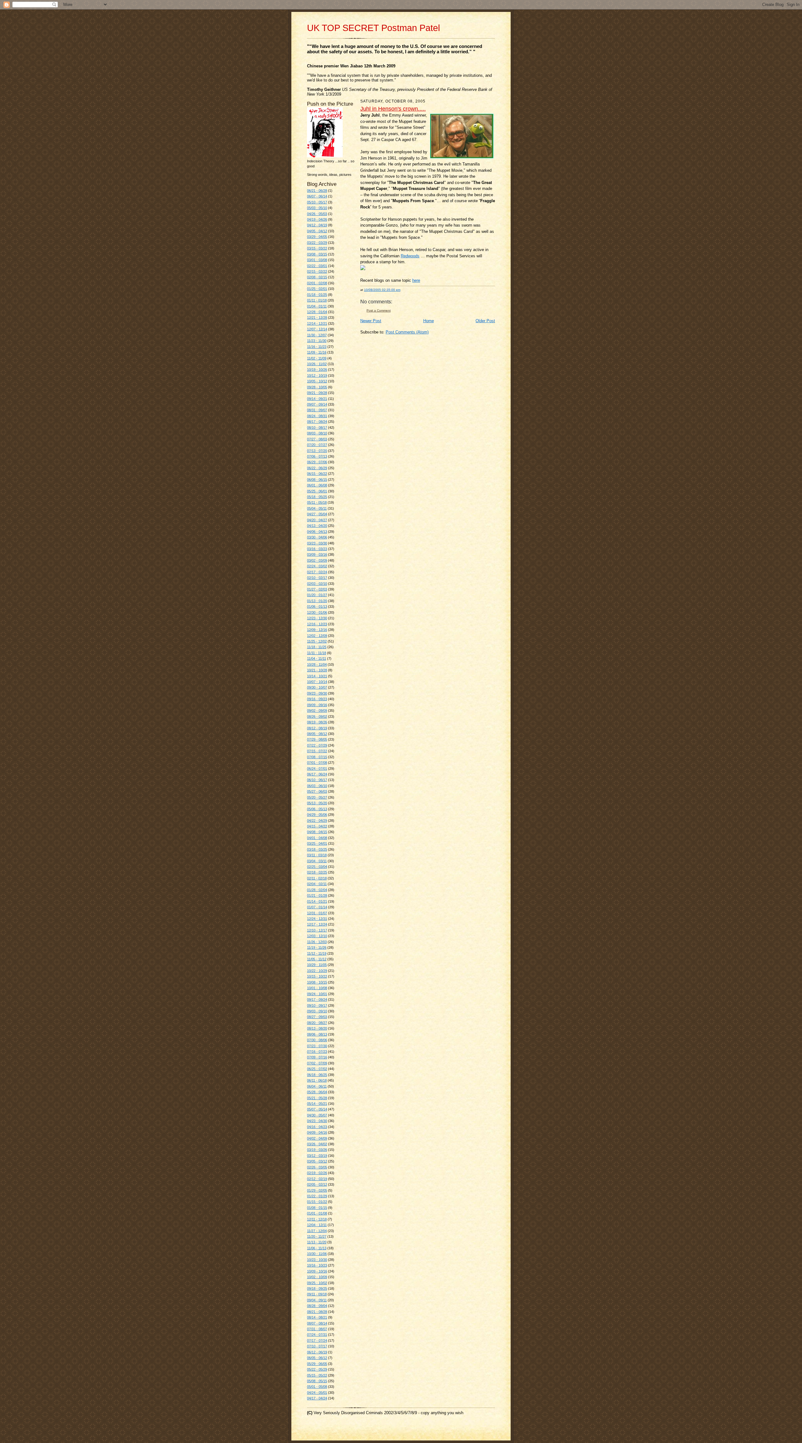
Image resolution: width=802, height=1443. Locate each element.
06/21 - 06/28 (317, 190)
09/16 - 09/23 (317, 699)
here (416, 280)
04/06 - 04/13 (317, 531)
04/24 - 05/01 (317, 1392)
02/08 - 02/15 (317, 277)
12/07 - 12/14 (317, 329)
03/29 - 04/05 (317, 237)
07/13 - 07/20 (317, 451)
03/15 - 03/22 (317, 248)
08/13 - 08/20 (317, 1028)
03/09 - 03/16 (317, 554)
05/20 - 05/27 (317, 797)
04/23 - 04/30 (317, 1121)
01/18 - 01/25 (317, 294)
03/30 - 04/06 (317, 537)
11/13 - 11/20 (316, 1242)
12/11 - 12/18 (317, 1219)
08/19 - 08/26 (317, 722)
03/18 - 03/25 (317, 849)
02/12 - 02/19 (317, 1179)
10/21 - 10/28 (317, 670)
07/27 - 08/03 (317, 439)
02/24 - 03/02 (317, 566)
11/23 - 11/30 (316, 341)
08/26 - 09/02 (317, 716)
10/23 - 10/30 (317, 1260)
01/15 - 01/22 (317, 1202)
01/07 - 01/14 (317, 907)
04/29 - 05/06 (317, 814)
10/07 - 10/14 (317, 682)
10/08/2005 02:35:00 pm (382, 289)
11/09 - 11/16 (316, 352)
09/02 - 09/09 (317, 710)
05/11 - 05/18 (317, 502)
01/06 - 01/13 (317, 606)
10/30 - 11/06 (317, 1254)
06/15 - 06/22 (317, 473)
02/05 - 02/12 (317, 1184)
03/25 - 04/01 (317, 843)
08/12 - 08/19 (317, 728)
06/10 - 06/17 (317, 780)
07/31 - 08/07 (317, 1329)
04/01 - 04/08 (317, 838)
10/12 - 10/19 (317, 375)
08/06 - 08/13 (317, 1034)
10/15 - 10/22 (317, 976)
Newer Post (370, 320)
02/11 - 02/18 (317, 878)
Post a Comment (379, 310)
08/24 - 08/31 (317, 416)
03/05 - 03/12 (317, 1161)
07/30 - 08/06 (317, 1040)
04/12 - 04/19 (317, 225)
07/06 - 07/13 (317, 456)
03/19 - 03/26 (317, 1150)
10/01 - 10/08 (317, 988)
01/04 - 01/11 (317, 306)
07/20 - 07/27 (317, 445)
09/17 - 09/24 (317, 999)
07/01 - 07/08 (317, 762)
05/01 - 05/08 (317, 1386)
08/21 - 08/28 (317, 1312)
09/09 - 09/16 (317, 705)
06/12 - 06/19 (317, 1352)
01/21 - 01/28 (317, 895)
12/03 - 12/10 (317, 936)
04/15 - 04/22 (317, 826)
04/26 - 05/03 (317, 214)
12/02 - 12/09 (317, 636)
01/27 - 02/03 (317, 589)
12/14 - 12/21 (317, 323)
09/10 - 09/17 (317, 1005)
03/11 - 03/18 (317, 855)
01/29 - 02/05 (317, 1190)
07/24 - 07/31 (317, 1334)
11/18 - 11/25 (316, 647)
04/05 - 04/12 (317, 231)
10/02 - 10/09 (317, 1277)
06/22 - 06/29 (317, 468)
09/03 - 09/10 (317, 1011)
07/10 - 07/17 (317, 1346)
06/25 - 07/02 (317, 1069)
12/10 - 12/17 (317, 930)
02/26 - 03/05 (317, 1167)
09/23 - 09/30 (317, 693)
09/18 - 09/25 (317, 1288)
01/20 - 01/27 (317, 595)
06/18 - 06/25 (317, 1075)
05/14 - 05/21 (317, 1103)
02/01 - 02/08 (317, 283)
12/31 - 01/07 (317, 913)
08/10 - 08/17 (317, 427)
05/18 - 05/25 (317, 497)
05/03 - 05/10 (317, 208)
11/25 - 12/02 (317, 641)
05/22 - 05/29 (317, 1369)
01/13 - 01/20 (317, 601)
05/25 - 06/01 (317, 491)
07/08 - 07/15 (317, 757)
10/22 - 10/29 (317, 971)
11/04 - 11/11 (316, 658)
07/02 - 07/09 (317, 1063)
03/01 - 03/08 (317, 260)
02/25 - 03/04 (317, 866)
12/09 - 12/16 (317, 630)
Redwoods (410, 256)
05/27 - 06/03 (317, 791)
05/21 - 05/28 (317, 1098)
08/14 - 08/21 (317, 1317)
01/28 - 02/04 (317, 890)
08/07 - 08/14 (317, 1323)
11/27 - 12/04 (317, 1231)
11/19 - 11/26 (316, 947)
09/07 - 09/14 (317, 404)
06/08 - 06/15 (317, 479)
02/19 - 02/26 (317, 1173)
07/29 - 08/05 (317, 739)
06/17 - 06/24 (317, 774)
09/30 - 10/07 (317, 687)
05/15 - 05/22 (317, 1375)
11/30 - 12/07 (317, 335)
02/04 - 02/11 (317, 884)
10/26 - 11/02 (317, 364)
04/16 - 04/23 (317, 1127)
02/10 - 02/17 (317, 578)
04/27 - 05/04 (317, 514)
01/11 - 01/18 (317, 300)
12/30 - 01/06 (317, 612)
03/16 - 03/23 (317, 549)
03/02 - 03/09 (317, 560)
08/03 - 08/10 (317, 433)
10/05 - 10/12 (317, 381)
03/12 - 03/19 (317, 1155)
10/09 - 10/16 (317, 1271)
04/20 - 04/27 (317, 520)
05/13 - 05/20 (317, 803)
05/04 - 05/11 (317, 508)
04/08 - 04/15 (317, 832)
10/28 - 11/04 (317, 664)
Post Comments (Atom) (407, 332)
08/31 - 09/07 (317, 410)
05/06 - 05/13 (317, 809)
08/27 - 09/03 (317, 1017)
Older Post (485, 320)
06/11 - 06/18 (317, 1080)
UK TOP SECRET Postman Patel (373, 28)
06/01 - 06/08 (317, 485)
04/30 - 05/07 (317, 1115)
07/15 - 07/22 (317, 751)
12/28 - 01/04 (317, 312)
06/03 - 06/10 (317, 786)
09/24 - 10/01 (317, 994)
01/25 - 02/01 (317, 289)
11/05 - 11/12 (316, 959)
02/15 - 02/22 (317, 271)
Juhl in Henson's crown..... (393, 109)
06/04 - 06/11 (317, 1086)
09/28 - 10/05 (317, 387)
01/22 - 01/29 (317, 1196)
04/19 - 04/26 (317, 219)
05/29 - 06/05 (317, 1364)
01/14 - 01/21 (317, 901)
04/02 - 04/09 (317, 1138)
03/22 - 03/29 (317, 242)
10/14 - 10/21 (317, 676)
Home (428, 320)
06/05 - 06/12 (317, 1358)
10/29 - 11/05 (317, 965)
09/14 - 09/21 (317, 399)
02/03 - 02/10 (317, 583)
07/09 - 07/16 (317, 1057)
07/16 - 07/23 (317, 1051)
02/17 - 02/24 (317, 572)
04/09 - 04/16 (317, 1132)
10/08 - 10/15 (317, 982)
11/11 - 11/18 (316, 653)
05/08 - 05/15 (317, 1381)
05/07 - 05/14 (317, 1109)
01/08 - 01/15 (317, 1207)
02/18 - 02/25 (317, 872)
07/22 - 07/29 (317, 745)
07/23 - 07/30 (317, 1046)
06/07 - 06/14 (317, 196)
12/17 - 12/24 (317, 924)
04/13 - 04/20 (317, 525)
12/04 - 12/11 (317, 1225)
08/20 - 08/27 (317, 1023)
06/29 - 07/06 (317, 462)
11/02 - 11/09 (316, 358)
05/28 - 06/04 (317, 1092)
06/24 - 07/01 (317, 768)
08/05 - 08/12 (317, 734)
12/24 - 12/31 (317, 919)
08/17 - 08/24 (317, 421)
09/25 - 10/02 (317, 1283)
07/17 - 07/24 (317, 1340)
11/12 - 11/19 (316, 953)
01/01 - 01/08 (317, 1213)
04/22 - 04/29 (317, 820)
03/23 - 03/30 (317, 543)
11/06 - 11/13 (316, 1248)
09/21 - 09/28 (317, 393)
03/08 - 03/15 (317, 254)
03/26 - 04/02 (317, 1144)
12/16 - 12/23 (317, 624)
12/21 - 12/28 (317, 317)
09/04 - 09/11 (317, 1300)
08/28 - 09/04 (317, 1306)
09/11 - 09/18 (317, 1294)
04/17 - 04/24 (317, 1398)
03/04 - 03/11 (317, 861)
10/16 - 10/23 (317, 1265)
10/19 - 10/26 (317, 369)
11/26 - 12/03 (317, 942)
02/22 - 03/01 (317, 266)
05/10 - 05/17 (317, 202)
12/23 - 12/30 (317, 618)
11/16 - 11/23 (316, 347)
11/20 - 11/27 (316, 1236)
